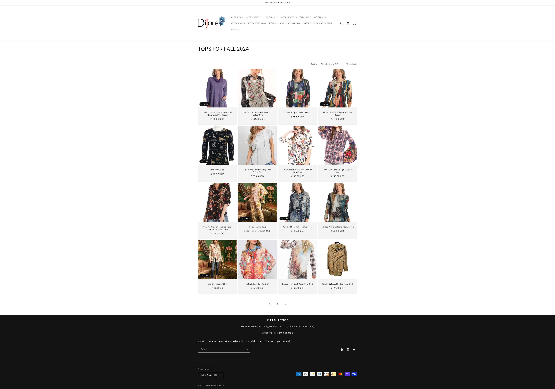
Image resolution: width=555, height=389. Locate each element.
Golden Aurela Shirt (257, 227)
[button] (237, 17)
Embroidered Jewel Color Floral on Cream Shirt (297, 171)
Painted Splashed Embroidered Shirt (337, 284)
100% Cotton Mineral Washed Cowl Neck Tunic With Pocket (217, 113)
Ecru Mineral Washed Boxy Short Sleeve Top (257, 171)
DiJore (206, 385)
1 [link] (269, 304)
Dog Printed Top (217, 170)
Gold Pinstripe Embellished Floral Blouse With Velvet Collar (217, 228)
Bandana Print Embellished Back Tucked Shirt (258, 113)
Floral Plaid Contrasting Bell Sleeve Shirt (338, 171)
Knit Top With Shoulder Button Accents (337, 227)
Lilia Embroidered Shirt (217, 284)
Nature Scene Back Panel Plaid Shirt (297, 284)
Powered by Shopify (216, 385)
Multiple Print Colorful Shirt (257, 284)
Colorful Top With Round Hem (297, 112)
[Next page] (285, 304)
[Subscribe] (247, 349)
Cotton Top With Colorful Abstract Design (337, 113)
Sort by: (314, 64)
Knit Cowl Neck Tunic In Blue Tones (297, 227)
